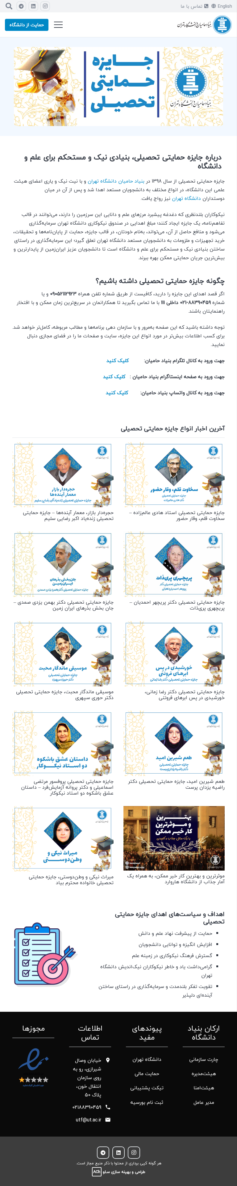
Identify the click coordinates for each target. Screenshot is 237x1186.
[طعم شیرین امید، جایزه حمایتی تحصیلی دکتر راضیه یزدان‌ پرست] (174, 715)
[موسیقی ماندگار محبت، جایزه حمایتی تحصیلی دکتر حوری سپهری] (63, 625)
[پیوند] (204, 25)
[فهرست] (58, 24)
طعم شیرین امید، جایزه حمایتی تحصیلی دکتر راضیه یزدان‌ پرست (176, 784)
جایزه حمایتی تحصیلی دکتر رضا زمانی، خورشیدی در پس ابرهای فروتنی (185, 694)
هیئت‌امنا (203, 1087)
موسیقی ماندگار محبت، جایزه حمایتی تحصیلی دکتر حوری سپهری (65, 694)
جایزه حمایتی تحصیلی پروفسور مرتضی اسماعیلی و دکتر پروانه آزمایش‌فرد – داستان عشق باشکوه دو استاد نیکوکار (67, 787)
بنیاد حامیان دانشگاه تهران (116, 181)
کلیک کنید (117, 360)
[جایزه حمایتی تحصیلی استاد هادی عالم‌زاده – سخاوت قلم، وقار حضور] (174, 446)
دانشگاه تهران (187, 198)
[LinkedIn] (33, 6)
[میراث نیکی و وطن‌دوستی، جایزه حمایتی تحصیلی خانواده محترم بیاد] (63, 810)
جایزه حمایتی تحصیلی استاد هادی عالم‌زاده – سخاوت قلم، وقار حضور (177, 515)
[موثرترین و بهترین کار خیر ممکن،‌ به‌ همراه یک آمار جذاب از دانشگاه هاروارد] (174, 810)
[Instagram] (45, 6)
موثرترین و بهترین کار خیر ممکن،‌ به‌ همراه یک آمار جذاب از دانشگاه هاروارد (176, 879)
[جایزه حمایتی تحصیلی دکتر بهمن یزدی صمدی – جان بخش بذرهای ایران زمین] (63, 535)
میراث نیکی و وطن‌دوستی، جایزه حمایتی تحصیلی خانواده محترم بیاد (71, 879)
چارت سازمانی (203, 1059)
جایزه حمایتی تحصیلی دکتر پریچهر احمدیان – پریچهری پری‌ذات (177, 605)
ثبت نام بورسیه (147, 1102)
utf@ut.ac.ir (88, 1120)
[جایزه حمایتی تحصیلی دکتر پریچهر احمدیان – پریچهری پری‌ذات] (174, 535)
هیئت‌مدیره (204, 1073)
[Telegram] (21, 6)
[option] (118, 86)
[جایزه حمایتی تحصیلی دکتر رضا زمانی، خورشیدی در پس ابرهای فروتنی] (174, 625)
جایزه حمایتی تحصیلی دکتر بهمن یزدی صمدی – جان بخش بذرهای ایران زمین (64, 605)
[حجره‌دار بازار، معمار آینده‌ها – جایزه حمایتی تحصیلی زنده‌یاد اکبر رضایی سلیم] (63, 446)
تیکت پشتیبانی (147, 1087)
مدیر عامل (203, 1102)
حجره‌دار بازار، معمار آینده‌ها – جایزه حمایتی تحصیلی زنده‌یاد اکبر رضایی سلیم (68, 515)
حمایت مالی (147, 1073)
